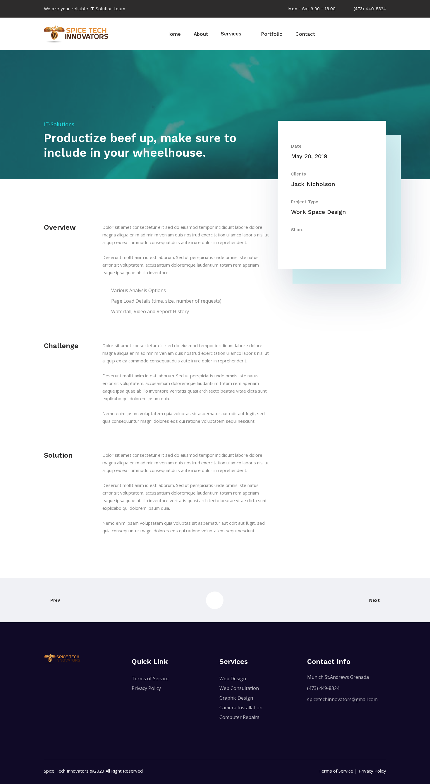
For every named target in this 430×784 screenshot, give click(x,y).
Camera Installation (240, 707)
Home (173, 34)
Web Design (232, 678)
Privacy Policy (146, 688)
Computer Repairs (239, 717)
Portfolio (272, 34)
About (201, 34)
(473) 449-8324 (323, 688)
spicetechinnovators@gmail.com (342, 699)
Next (374, 600)
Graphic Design (236, 698)
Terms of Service (150, 678)
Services (231, 34)
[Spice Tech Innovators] (76, 33)
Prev (55, 600)
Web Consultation (239, 688)
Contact (305, 34)
